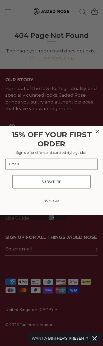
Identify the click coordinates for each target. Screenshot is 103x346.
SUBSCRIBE (52, 182)
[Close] (94, 338)
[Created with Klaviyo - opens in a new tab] (51, 217)
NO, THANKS (51, 201)
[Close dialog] (97, 131)
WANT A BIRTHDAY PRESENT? (60, 338)
